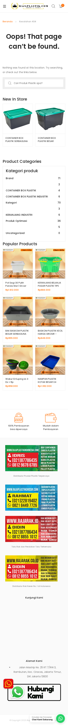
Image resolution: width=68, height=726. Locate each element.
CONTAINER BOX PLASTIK (33, 190)
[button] (8, 685)
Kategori (33, 205)
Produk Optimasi (33, 224)
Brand (33, 181)
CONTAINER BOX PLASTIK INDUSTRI (33, 196)
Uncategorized (33, 233)
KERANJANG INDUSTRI (33, 215)
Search (53, 6)
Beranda (8, 21)
